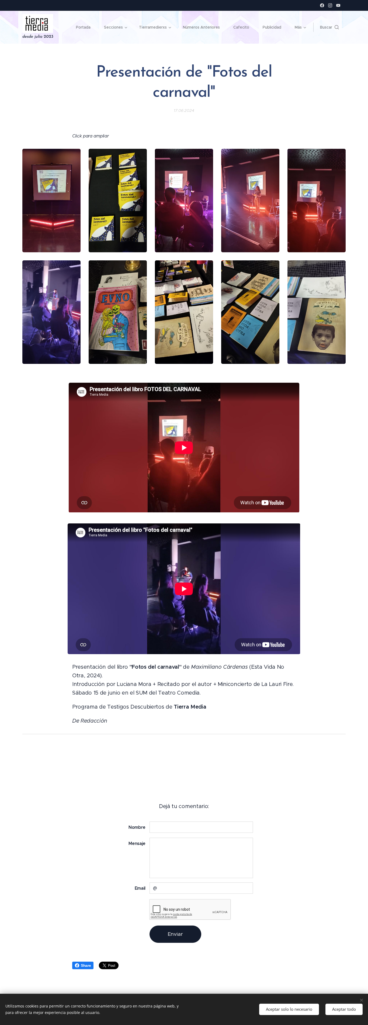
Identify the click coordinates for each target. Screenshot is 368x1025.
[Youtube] (338, 5)
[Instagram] (330, 5)
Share (86, 965)
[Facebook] (322, 5)
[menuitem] (86, 27)
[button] (329, 27)
